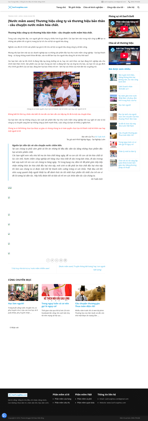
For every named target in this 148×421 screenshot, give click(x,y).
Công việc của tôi (115, 7)
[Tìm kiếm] (138, 7)
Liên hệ (130, 7)
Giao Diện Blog (39, 418)
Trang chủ (61, 7)
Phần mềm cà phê (84, 399)
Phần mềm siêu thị (62, 402)
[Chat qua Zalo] (4, 415)
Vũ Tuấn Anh (100, 136)
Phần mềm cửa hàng (63, 399)
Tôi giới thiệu (74, 7)
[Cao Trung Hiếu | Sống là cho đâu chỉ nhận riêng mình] (18, 7)
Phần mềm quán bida (85, 402)
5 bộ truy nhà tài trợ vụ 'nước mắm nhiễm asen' (31, 268)
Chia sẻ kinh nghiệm (93, 7)
